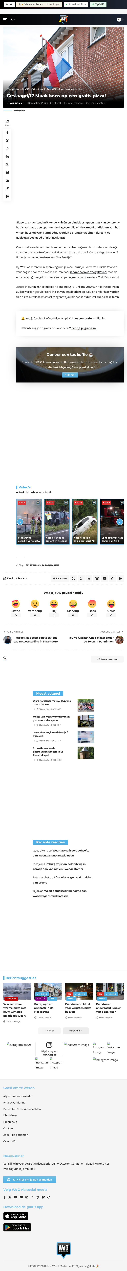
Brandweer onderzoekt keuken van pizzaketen (109, 1008)
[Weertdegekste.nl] (63, 19)
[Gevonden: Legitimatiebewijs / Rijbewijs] (86, 737)
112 (69, 994)
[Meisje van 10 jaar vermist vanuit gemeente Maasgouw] (86, 721)
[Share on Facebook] (7, 133)
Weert (52, 999)
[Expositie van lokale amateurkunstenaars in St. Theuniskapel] (86, 753)
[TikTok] (48, 1197)
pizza (56, 564)
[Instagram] (27, 1197)
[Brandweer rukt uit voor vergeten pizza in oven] (79, 991)
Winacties (16, 102)
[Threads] (37, 1197)
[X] (10, 1197)
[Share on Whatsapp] (7, 149)
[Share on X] (7, 141)
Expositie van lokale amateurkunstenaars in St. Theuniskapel (48, 752)
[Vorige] (20, 521)
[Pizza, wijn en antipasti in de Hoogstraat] (48, 991)
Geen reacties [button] (109, 659)
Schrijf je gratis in (83, 328)
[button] (6, 19)
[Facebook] (4, 1197)
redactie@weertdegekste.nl (88, 272)
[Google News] (21, 1197)
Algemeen (42, 994)
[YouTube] (15, 1197)
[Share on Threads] (7, 165)
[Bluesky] (43, 1197)
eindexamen (33, 564)
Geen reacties (75, 102)
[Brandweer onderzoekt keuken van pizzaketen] (110, 991)
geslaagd (47, 564)
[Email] (7, 181)
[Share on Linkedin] (7, 157)
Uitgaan (41, 999)
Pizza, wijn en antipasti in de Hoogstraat (43, 1008)
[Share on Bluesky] (7, 173)
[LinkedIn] (32, 1197)
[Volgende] (119, 521)
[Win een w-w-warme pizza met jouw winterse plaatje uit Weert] (17, 991)
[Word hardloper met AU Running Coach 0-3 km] (86, 705)
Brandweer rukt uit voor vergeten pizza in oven (78, 1008)
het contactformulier (88, 318)
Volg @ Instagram (49, 1053)
